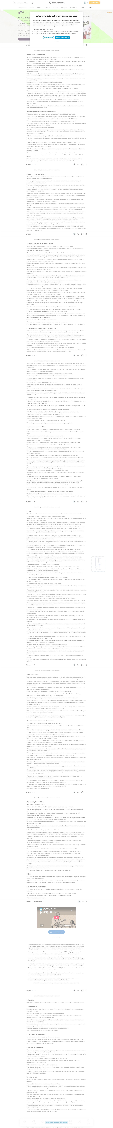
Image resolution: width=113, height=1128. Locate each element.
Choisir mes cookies (48, 37)
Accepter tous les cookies (62, 37)
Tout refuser (56, 41)
